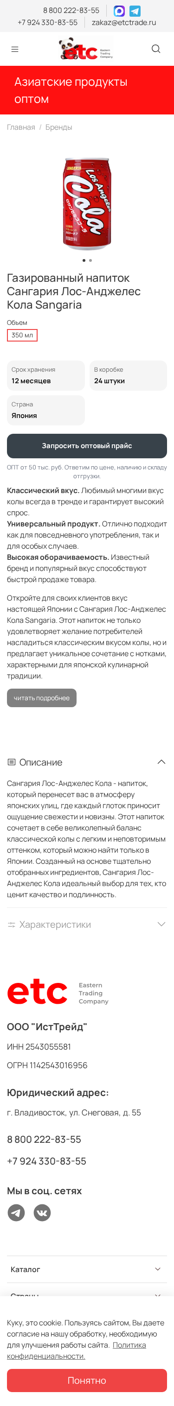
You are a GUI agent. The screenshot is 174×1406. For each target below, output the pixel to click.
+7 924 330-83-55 (47, 22)
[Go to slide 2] (90, 260)
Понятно (87, 1380)
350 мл (22, 334)
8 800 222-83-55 (71, 10)
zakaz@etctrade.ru (124, 22)
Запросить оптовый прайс (87, 445)
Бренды (58, 127)
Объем (17, 323)
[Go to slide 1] (84, 260)
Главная (21, 127)
